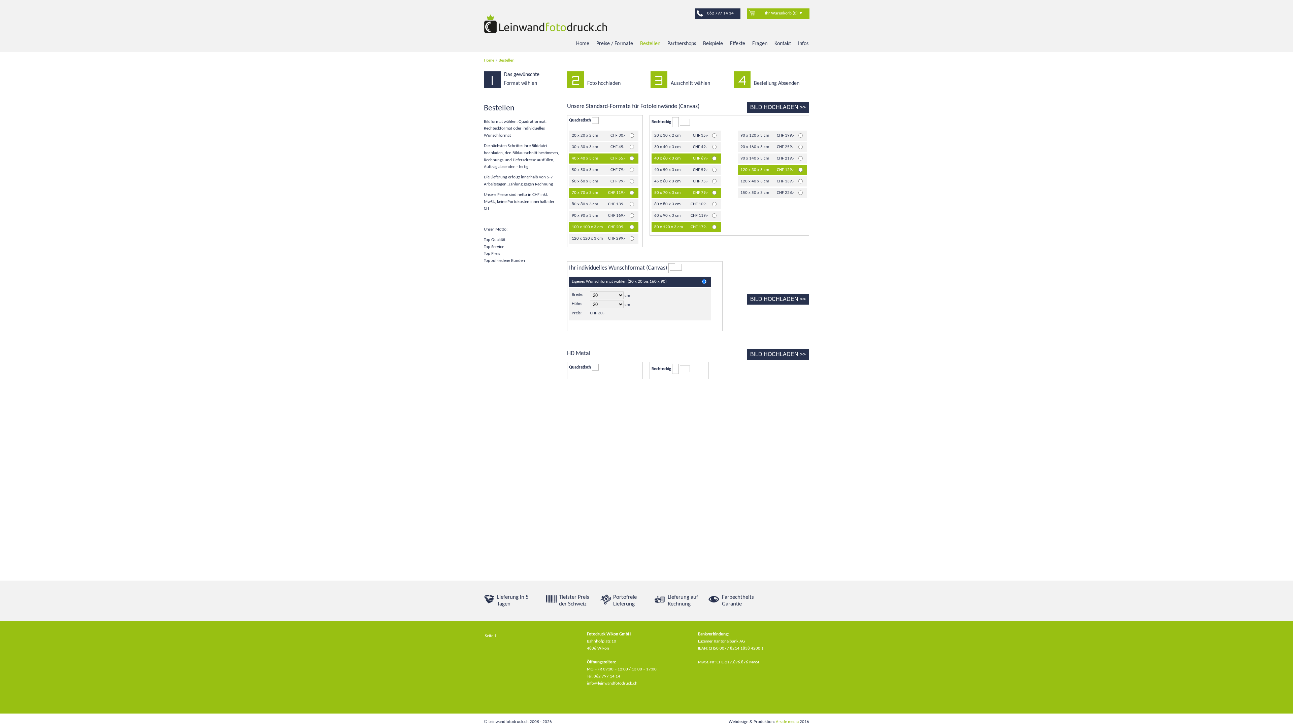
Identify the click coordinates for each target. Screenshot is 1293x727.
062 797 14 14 (720, 13)
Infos (803, 43)
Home (582, 43)
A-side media (787, 722)
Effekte (737, 43)
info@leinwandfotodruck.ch (612, 683)
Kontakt (782, 43)
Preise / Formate (614, 43)
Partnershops (681, 43)
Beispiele (713, 43)
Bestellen (650, 43)
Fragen (759, 43)
